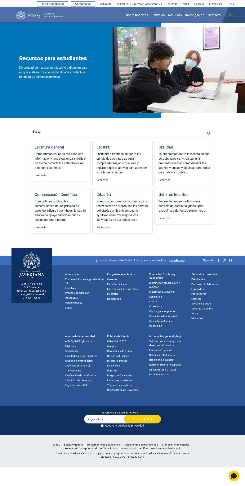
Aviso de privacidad (125, 448)
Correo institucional (118, 355)
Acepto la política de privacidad (124, 425)
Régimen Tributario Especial (165, 364)
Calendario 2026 (116, 341)
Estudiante (122, 3)
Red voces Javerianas (119, 380)
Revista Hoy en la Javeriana (122, 389)
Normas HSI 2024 (159, 374)
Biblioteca (70, 346)
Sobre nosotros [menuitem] (137, 15)
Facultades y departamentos (81, 355)
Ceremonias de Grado (119, 350)
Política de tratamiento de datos (159, 448)
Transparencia (73, 370)
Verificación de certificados (80, 375)
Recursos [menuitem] (175, 15)
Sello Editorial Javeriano (78, 380)
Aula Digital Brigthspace (78, 341)
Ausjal (194, 313)
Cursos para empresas (162, 311)
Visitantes (197, 318)
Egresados (197, 288)
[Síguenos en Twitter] (224, 260)
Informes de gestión (160, 350)
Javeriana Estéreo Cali (77, 365)
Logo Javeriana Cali (76, 385)
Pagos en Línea (73, 302)
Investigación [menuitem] (194, 15)
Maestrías (112, 293)
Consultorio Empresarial (163, 316)
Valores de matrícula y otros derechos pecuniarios (165, 343)
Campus (112, 346)
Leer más (41, 175)
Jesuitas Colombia (202, 308)
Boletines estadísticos (162, 354)
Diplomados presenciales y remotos (164, 284)
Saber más (103, 227)
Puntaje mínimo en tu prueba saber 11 (84, 281)
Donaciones (71, 350)
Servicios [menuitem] (158, 15)
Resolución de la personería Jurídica (87, 448)
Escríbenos (177, 260)
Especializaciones (117, 284)
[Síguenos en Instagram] (231, 260)
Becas (68, 307)
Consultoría (156, 306)
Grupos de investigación (79, 360)
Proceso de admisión (77, 292)
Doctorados (114, 298)
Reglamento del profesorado (141, 444)
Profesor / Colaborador (205, 284)
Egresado (172, 3)
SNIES (57, 444)
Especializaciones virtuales (122, 288)
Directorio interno (117, 360)
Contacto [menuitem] (214, 15)
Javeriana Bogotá (201, 303)
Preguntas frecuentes (119, 375)
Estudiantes (198, 279)
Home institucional (52, 4)
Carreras (112, 279)
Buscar (37, 131)
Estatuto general (74, 444)
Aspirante (105, 3)
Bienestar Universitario (176, 444)
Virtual (185, 3)
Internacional (216, 3)
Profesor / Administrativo (147, 3)
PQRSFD (112, 370)
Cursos (153, 301)
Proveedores (198, 293)
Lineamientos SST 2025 (162, 369)
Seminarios (155, 296)
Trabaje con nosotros (119, 385)
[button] (234, 475)
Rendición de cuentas (161, 359)
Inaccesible (71, 297)
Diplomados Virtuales (161, 291)
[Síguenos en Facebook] (218, 260)
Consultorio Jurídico (161, 321)
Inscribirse (71, 288)
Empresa (199, 3)
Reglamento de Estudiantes (104, 444)
